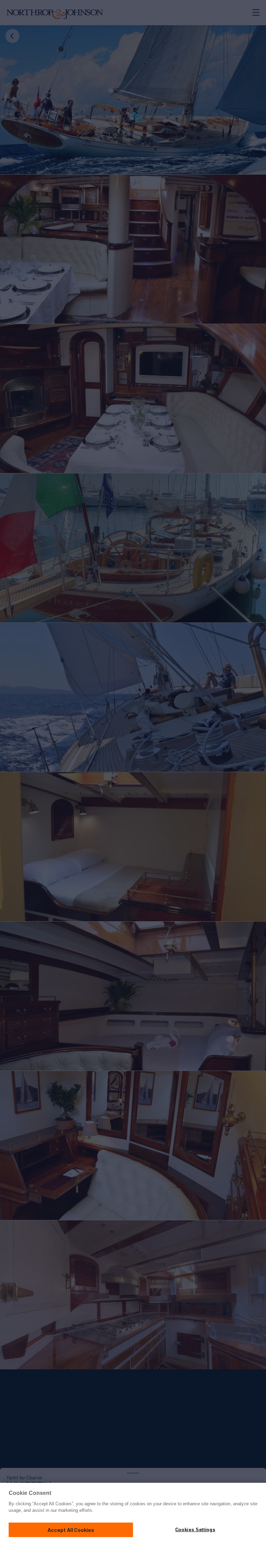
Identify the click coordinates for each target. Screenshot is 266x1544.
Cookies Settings (195, 1529)
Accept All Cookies (70, 1529)
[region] (133, 1513)
